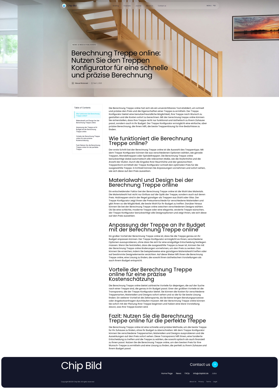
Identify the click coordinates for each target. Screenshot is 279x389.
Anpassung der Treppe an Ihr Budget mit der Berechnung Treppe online (86, 129)
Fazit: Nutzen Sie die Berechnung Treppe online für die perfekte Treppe (88, 147)
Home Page (167, 373)
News (178, 373)
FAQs (187, 373)
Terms (208, 382)
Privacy (201, 382)
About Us (193, 382)
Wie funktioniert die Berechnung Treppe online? (88, 115)
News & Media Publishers (84, 45)
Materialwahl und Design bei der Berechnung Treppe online (87, 122)
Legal (215, 382)
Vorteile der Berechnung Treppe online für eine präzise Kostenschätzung (88, 138)
